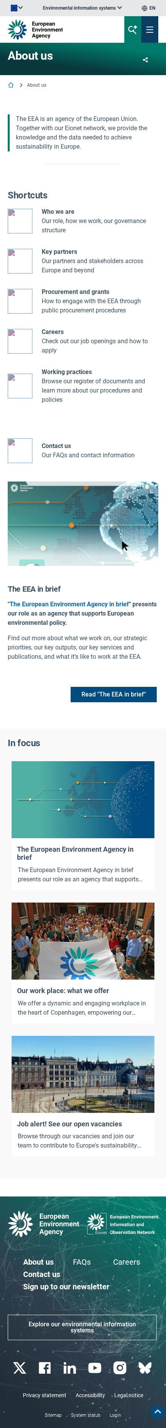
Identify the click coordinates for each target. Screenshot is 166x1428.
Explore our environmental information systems (82, 1327)
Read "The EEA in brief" (113, 694)
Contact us (56, 446)
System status (85, 1415)
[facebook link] (45, 1368)
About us (38, 1262)
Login (115, 1415)
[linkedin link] (70, 1368)
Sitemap (53, 1415)
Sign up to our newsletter (66, 1286)
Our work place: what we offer (63, 991)
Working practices (67, 372)
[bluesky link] (146, 1368)
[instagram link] (120, 1368)
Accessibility (90, 1395)
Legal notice (128, 1395)
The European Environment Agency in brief (69, 604)
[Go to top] (157, 1412)
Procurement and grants (75, 291)
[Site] (56, 29)
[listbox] (82, 8)
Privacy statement (44, 1395)
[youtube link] (95, 1368)
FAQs (82, 1262)
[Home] (11, 86)
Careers (126, 1262)
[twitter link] (20, 1368)
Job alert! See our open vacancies (69, 1124)
